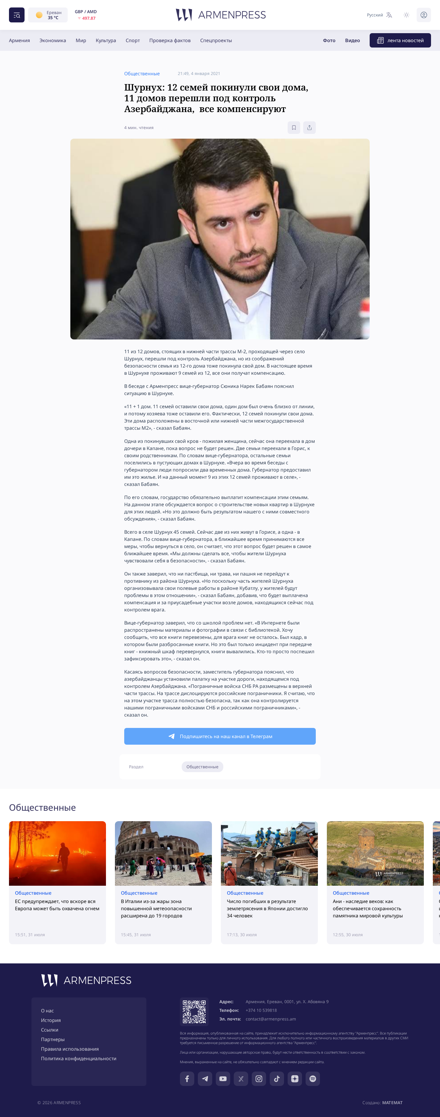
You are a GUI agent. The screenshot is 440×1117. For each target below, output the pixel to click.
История (51, 1020)
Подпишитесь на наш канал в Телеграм (226, 736)
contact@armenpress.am (271, 1019)
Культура (106, 40)
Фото (329, 40)
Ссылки (49, 1029)
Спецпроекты (216, 40)
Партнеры (53, 1039)
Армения (19, 40)
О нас (47, 1010)
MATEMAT (392, 1102)
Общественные (202, 766)
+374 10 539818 (261, 1010)
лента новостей (406, 40)
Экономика (53, 40)
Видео (352, 40)
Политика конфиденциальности (78, 1058)
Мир (81, 40)
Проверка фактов (170, 40)
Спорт (133, 40)
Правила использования (70, 1049)
